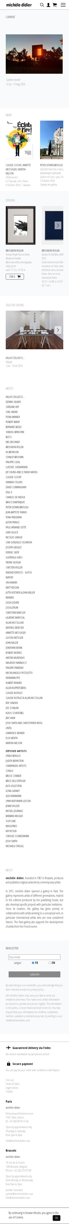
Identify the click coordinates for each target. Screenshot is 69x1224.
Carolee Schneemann (17, 836)
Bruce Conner (13, 775)
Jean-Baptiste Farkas (16, 512)
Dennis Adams (13, 401)
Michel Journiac (14, 811)
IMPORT (9, 577)
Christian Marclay (15, 612)
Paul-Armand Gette (16, 527)
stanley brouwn (14, 457)
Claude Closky (13, 477)
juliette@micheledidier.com (19, 1194)
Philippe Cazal (13, 462)
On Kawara (11, 582)
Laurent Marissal (15, 617)
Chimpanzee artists (16, 765)
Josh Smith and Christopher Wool (24, 723)
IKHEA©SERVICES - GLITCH (19, 572)
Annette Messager (16, 632)
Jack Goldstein (14, 786)
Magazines (11, 826)
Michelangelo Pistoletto (19, 672)
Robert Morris (14, 652)
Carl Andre (12, 412)
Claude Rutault (14, 692)
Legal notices (12, 1088)
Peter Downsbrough (17, 507)
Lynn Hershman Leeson (18, 801)
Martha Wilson (14, 743)
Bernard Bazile (14, 427)
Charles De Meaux (15, 497)
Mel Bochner (13, 442)
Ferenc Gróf (12, 552)
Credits (9, 1091)
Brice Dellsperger (15, 780)
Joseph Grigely (13, 547)
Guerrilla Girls (14, 557)
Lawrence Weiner (15, 733)
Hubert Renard (14, 682)
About (9, 870)
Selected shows (15, 305)
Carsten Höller (14, 567)
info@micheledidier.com (18, 1020)
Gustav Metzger (14, 637)
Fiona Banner (13, 417)
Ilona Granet (13, 791)
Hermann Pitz (13, 677)
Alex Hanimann (13, 796)
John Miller (12, 642)
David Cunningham (16, 487)
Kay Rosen (11, 831)
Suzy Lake (11, 821)
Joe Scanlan (12, 708)
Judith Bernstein (15, 760)
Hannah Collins (14, 482)
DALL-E (9, 492)
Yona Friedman (14, 517)
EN (53, 963)
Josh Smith (11, 841)
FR (36, 963)
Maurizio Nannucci (16, 662)
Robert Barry (13, 422)
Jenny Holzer (13, 806)
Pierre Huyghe (13, 562)
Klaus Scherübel (15, 713)
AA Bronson (12, 452)
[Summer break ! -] (34, 54)
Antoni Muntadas (15, 657)
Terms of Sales (12, 1084)
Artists (9, 388)
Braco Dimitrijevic (15, 502)
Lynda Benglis (13, 755)
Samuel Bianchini (15, 432)
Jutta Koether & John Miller (20, 592)
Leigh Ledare (12, 602)
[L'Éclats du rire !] (20, 139)
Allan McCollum (15, 622)
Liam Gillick (12, 532)
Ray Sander (12, 703)
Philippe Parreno (15, 667)
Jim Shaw (10, 718)
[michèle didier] (19, 3)
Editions (10, 200)
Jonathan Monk (14, 647)
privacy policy (37, 989)
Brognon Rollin (14, 447)
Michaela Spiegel (15, 846)
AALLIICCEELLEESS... (15, 396)
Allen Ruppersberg (16, 687)
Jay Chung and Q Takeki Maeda (21, 472)
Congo (9, 770)
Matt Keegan (12, 587)
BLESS (9, 437)
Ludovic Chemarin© (17, 467)
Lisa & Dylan (12, 607)
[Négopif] (34, 330)
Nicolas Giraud (14, 537)
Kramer (10, 597)
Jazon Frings (13, 522)
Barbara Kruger (14, 816)
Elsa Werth (12, 738)
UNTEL (9, 728)
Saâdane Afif (12, 407)
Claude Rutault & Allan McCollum (24, 698)
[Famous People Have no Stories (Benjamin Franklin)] (20, 225)
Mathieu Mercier (15, 627)
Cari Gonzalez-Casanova (19, 542)
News (9, 115)
